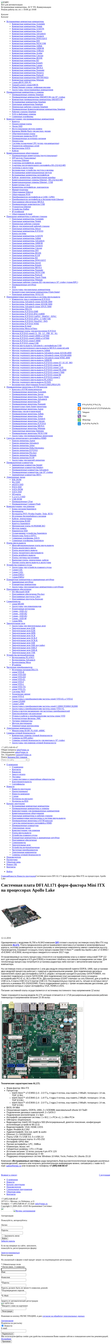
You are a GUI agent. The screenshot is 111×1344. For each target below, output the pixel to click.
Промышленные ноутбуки (24, 284)
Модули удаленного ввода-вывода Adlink (31, 350)
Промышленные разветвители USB (28, 204)
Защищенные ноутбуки (22, 582)
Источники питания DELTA (25, 669)
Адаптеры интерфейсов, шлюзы (27, 163)
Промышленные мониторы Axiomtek (29, 392)
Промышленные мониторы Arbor (27, 416)
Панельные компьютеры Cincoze (27, 248)
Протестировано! (20, 791)
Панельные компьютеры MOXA (27, 267)
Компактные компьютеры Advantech (29, 33)
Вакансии (16, 772)
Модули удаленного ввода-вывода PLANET (32, 380)
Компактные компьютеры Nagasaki (28, 70)
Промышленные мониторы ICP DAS (29, 423)
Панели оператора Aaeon (23, 440)
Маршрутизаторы (20, 189)
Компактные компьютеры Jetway (27, 31)
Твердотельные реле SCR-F (24, 638)
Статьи (15, 796)
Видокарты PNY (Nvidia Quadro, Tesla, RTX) (32, 514)
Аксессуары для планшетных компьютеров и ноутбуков (37, 587)
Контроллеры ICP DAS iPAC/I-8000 (28, 314)
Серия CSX (17, 570)
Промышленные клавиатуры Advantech (30, 470)
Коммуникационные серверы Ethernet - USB (32, 182)
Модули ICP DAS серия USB (25, 343)
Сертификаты (18, 784)
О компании (12, 764)
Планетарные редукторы (23, 609)
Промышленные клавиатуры (19, 462)
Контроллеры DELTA (22, 309)
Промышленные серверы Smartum (27, 94)
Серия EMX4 (18, 577)
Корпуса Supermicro (21, 523)
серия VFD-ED (19, 677)
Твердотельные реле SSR (23, 643)
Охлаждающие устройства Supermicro (29, 533)
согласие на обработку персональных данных (64, 1316)
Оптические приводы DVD (24, 136)
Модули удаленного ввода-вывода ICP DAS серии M (36, 365)
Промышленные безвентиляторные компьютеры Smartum (38, 109)
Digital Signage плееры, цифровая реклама (31, 87)
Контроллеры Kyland (21, 326)
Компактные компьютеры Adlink (27, 46)
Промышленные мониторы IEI (26, 401)
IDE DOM (16, 479)
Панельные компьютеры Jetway (26, 228)
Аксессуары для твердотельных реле (29, 626)
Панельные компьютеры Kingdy (27, 265)
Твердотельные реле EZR (23, 630)
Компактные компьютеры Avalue (27, 53)
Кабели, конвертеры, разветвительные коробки (34, 177)
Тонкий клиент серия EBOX (25, 85)
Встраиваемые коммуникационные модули (32, 172)
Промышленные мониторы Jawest (27, 394)
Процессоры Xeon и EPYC (24, 535)
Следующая (104, 1175)
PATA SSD (17, 487)
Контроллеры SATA (21, 148)
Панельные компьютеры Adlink (26, 238)
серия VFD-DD (19, 674)
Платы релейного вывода (23, 555)
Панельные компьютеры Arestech (27, 245)
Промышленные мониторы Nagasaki (29, 404)
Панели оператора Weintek (24, 455)
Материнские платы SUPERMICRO (28, 526)
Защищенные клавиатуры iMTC (27, 475)
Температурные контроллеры (25, 726)
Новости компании (21, 794)
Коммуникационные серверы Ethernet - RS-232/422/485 (37, 180)
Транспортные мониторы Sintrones (28, 431)
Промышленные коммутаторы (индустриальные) (34, 155)
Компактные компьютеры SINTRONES (30, 77)
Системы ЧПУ (18, 691)
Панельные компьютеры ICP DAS (27, 231)
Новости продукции (21, 789)
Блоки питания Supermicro (24, 509)
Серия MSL (17, 621)
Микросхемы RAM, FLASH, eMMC (28, 730)
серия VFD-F (18, 682)
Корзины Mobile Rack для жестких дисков (31, 131)
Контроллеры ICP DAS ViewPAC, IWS (30, 321)
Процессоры (17, 141)
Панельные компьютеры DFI (25, 250)
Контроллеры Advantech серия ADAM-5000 (32, 304)
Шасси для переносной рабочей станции (31, 226)
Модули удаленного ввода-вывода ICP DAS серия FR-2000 (39, 370)
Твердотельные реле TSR (23, 652)
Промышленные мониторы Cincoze (28, 421)
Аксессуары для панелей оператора (28, 460)
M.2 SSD (16, 482)
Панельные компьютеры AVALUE (28, 294)
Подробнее (6, 1339)
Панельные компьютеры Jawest (26, 263)
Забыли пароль (8, 1241)
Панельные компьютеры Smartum (27, 104)
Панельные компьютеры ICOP (26, 255)
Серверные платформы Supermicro (28, 540)
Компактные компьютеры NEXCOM (29, 43)
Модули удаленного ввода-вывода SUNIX (31, 382)
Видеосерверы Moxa (21, 662)
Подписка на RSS (20, 801)
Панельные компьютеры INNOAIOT (29, 260)
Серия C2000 (18, 704)
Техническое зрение (21, 694)
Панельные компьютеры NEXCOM (28, 272)
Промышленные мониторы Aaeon (27, 409)
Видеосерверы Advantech (23, 660)
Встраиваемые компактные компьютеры (25, 21)
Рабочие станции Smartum (24, 111)
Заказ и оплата (18, 774)
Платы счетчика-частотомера (25, 557)
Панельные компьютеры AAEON (27, 236)
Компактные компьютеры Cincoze (27, 55)
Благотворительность (22, 781)
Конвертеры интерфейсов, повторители (30, 187)
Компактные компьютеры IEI (25, 60)
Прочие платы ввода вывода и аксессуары (31, 562)
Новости (10, 786)
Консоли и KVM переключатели (27, 389)
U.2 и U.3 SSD (18, 496)
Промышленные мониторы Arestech (28, 418)
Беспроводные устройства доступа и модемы (33, 170)
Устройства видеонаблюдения (20, 655)
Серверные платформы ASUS (26, 538)
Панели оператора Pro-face (24, 453)
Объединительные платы (23, 133)
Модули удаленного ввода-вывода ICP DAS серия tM (36, 375)
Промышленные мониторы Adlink (28, 414)
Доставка (16, 777)
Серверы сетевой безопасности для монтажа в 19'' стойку (38, 740)
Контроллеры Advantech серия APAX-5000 (31, 306)
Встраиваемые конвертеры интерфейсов (30, 175)
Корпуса (16, 121)
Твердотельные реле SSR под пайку (28, 645)
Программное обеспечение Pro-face (28, 594)
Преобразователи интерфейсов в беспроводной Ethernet (37, 199)
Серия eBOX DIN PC (22, 82)
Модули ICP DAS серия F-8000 (26, 341)
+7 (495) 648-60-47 (9, 747)
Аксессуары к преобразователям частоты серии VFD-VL (38, 708)
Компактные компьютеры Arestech (28, 36)
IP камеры (16, 665)
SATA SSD (17, 492)
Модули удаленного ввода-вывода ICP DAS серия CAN (37, 367)
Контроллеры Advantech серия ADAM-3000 (32, 302)
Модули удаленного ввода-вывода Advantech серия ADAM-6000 (41, 355)
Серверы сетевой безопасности (20, 733)
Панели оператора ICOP (23, 457)
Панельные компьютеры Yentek (26, 221)
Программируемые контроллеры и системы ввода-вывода (33, 297)
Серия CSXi (17, 572)
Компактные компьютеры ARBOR (28, 48)
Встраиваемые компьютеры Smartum (29, 102)
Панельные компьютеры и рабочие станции (26, 216)
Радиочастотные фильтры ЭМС (26, 718)
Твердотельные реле (15, 623)
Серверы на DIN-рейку (22, 738)
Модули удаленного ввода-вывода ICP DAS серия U (36, 377)
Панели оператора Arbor (23, 445)
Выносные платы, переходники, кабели (30, 560)
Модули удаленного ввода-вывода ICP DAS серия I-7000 (38, 372)
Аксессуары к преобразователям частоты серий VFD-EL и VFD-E (42, 699)
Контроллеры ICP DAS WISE (25, 323)
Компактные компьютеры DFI (26, 41)
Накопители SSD (20, 531)
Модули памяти (19, 528)
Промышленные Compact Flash (26, 504)
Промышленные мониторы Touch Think (30, 397)
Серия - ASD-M (19, 618)
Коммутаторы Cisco (21, 185)
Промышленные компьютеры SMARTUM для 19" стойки (38, 97)
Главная (4, 876)
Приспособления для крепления (27, 713)
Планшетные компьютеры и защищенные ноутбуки (30, 579)
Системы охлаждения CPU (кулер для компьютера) (35, 143)
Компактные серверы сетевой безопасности (32, 735)
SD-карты (16, 494)
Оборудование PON (21, 194)
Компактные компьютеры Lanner (27, 65)
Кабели (15, 150)
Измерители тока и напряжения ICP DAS (31, 299)
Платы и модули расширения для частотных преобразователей (41, 711)
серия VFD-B (18, 672)
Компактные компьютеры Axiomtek (28, 24)
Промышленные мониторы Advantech (29, 399)
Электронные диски (15, 477)
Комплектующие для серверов (20, 506)
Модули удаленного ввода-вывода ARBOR (32, 360)
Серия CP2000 (18, 701)
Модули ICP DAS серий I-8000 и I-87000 (30, 336)
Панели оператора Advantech (25, 443)
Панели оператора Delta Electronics (28, 448)
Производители (13, 857)
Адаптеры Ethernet (20, 160)
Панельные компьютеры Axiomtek (28, 219)
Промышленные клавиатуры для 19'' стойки (32, 472)
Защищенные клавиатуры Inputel (27, 465)
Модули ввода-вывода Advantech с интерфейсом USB (37, 345)
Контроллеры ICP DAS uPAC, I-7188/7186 (31, 319)
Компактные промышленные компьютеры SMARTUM (37, 99)
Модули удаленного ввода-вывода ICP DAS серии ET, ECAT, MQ (42, 362)
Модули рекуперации (22, 723)
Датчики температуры (22, 721)
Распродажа (11, 859)
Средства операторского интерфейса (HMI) (26, 438)
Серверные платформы (22, 116)
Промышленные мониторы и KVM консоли (26, 387)
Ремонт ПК (11, 864)
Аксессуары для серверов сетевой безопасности (34, 743)
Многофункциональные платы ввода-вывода (33, 545)
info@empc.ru (23, 750)
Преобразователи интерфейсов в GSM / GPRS (33, 197)
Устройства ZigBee (20, 209)
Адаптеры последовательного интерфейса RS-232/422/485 (39, 165)
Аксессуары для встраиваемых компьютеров (32, 90)
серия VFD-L (18, 684)
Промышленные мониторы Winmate (28, 428)
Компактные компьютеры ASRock (28, 51)
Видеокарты (17, 511)
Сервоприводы (13, 601)
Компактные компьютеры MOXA (27, 68)
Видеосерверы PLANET (23, 657)
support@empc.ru (23, 754)
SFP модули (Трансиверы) (24, 158)
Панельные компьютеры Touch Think (29, 277)
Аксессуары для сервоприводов (26, 606)
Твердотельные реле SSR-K (24, 650)
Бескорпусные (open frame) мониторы (29, 406)
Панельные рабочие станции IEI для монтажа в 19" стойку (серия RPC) (45, 282)
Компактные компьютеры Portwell (27, 75)
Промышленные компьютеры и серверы (25, 92)
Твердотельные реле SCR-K (25, 640)
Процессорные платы (22, 124)
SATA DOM (17, 489)
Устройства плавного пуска (19, 565)
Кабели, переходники (22, 518)
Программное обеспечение (18, 589)
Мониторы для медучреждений (26, 411)
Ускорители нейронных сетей (25, 146)
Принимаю (6, 1341)
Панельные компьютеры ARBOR (27, 243)
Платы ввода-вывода (16, 543)
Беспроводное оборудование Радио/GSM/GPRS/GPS (36, 384)
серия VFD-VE (19, 687)
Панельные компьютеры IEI (25, 258)
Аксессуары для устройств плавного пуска (32, 567)
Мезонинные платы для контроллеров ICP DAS (34, 331)
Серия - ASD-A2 (19, 611)
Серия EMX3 (18, 574)
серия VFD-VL (19, 689)
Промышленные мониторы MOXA (28, 426)
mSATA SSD (17, 484)
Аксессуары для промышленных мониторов (32, 436)
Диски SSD (17, 126)
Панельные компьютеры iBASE (26, 253)
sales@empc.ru (21, 752)
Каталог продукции (15, 803)
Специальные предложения (19, 1189)
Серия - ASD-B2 (19, 613)
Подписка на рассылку (22, 798)
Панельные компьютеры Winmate (27, 280)
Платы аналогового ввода (24, 548)
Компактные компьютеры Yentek (27, 26)
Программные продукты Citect (26, 596)
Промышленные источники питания (29, 138)
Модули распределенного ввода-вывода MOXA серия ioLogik (40, 348)
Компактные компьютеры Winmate (28, 80)
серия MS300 (18, 604)
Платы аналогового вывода (24, 550)
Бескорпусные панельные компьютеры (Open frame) (36, 292)
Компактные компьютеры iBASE (27, 58)
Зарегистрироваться (10, 1253)
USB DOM (17, 499)
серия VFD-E (18, 696)
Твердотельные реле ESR (23, 628)
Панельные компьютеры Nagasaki (27, 270)
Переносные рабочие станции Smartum (30, 107)
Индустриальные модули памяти (27, 129)
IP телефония (18, 211)
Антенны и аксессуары (22, 168)
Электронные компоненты (18, 728)
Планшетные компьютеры (24, 584)
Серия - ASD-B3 (19, 616)
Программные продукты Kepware (27, 599)
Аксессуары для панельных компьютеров (31, 289)
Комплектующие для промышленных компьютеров (30, 119)
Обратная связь (13, 862)
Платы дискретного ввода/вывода (27, 553)
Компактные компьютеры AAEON (28, 29)
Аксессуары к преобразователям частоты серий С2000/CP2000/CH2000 (45, 706)
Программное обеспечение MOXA (28, 202)
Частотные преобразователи (19, 667)
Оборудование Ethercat (22, 192)
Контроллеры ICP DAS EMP (25, 311)
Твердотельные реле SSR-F (24, 648)
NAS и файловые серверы (24, 114)
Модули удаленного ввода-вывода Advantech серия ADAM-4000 (41, 353)
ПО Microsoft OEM (20, 592)
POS (14, 287)
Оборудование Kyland (22, 214)
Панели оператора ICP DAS (25, 450)
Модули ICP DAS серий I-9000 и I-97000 (30, 338)
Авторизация (7, 1320)
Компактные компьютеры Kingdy (27, 63)
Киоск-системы (19, 233)
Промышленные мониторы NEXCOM (29, 433)
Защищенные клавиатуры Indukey (27, 467)
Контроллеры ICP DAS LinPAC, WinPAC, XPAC (34, 316)
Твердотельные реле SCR (23, 635)
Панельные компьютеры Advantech (28, 241)
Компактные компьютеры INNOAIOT (29, 38)
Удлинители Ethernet (21, 206)
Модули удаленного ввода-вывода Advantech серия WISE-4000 (41, 358)
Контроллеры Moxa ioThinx (24, 328)
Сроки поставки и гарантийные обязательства (33, 779)
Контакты (16, 769)
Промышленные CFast (22, 501)
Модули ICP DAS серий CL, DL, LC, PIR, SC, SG (35, 333)
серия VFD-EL (18, 679)
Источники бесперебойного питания (29, 516)
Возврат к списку (9, 1175)
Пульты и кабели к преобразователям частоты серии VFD (38, 716)
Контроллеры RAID (21, 521)
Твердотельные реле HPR (23, 633)
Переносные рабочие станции (26, 224)
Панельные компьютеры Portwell (27, 275)
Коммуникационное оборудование (22, 153)
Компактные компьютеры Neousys (28, 72)
